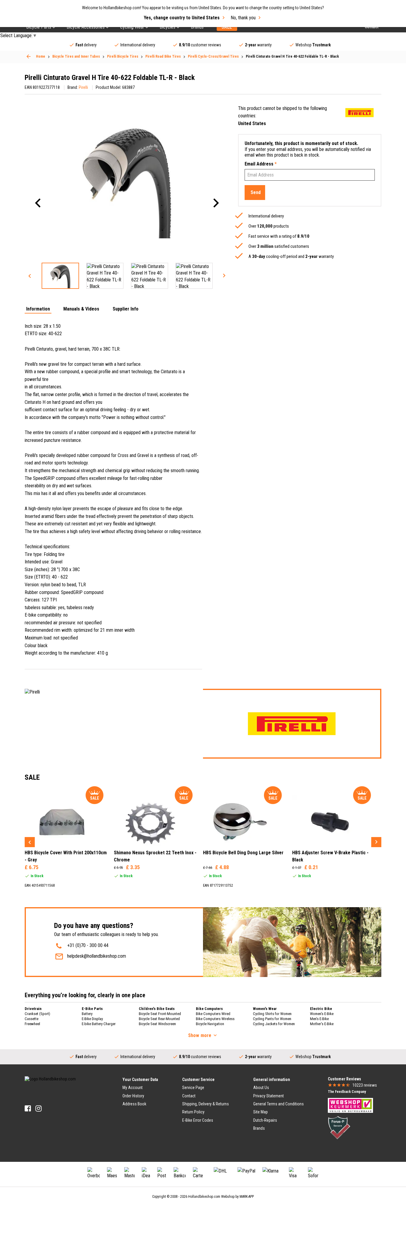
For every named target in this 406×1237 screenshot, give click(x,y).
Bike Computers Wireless (215, 1019)
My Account (132, 1087)
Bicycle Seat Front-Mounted (160, 1013)
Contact (189, 1095)
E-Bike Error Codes (197, 1120)
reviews (365, 1085)
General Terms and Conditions (278, 1104)
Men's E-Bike (319, 1019)
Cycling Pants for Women (272, 1019)
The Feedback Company (347, 1092)
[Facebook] (28, 1108)
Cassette (31, 1019)
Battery (87, 1013)
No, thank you (243, 18)
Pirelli (83, 87)
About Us (261, 1087)
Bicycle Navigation (210, 1024)
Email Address (261, 164)
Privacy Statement (268, 1095)
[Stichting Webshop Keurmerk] (350, 1105)
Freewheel (32, 1024)
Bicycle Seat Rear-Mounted (159, 1019)
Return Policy (193, 1112)
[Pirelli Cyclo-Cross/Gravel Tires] (29, 56)
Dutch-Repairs (265, 1120)
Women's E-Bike (321, 1013)
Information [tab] (38, 309)
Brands (259, 1128)
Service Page (193, 1087)
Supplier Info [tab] (126, 309)
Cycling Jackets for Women (274, 1024)
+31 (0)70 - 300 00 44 (87, 945)
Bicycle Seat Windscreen (157, 1024)
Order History (133, 1095)
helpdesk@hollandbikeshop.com (96, 956)
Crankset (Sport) (37, 1013)
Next (224, 276)
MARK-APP (247, 1197)
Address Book (134, 1104)
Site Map (260, 1112)
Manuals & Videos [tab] (81, 309)
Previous (30, 276)
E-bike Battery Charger (99, 1024)
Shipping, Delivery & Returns (205, 1104)
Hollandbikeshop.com (204, 1197)
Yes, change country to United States (182, 18)
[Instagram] (38, 1108)
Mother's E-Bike (321, 1024)
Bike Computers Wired (213, 1013)
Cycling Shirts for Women (272, 1013)
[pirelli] (359, 112)
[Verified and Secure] (339, 1127)
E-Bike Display (92, 1019)
